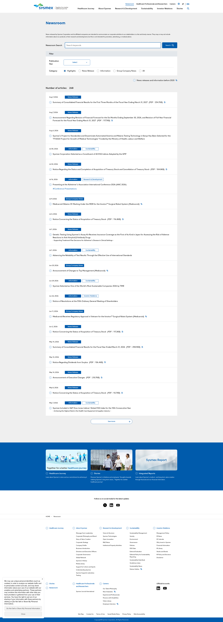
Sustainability (134, 528)
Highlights (71, 71)
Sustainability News (136, 566)
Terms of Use (100, 614)
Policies (132, 545)
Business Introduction (83, 548)
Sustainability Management (138, 533)
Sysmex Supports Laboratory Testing (85, 574)
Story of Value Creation (83, 539)
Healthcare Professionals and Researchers (85, 585)
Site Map (81, 614)
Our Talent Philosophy (110, 589)
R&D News (106, 542)
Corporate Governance (83, 554)
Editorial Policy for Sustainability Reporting (140, 556)
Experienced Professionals (111, 595)
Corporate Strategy (82, 542)
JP (183, 4)
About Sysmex (81, 528)
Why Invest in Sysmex (164, 542)
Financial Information (163, 545)
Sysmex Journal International (85, 591)
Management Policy (163, 533)
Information (105, 71)
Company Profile (81, 545)
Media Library (80, 564)
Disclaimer (160, 557)
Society (132, 536)
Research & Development (112, 528)
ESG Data (133, 548)
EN (188, 4)
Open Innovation (108, 539)
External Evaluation (136, 551)
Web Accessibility (139, 614)
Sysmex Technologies (110, 536)
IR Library (159, 548)
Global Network (81, 557)
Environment (134, 539)
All (144, 71)
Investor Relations (163, 528)
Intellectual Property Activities (112, 545)
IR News (159, 536)
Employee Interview (111, 604)
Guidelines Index (135, 563)
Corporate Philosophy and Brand (86, 536)
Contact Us (89, 614)
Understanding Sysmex (83, 570)
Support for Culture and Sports (85, 567)
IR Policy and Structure (164, 554)
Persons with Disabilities (110, 598)
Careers (106, 584)
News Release (88, 71)
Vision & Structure (108, 533)
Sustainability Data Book (137, 560)
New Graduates (111, 592)
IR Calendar (160, 539)
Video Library (107, 601)
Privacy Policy (126, 614)
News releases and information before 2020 (155, 80)
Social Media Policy (114, 614)
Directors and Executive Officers (86, 551)
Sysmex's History (81, 561)
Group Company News (126, 71)
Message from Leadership (84, 533)
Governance (133, 542)
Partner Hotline (140, 569)
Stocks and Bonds (162, 551)
